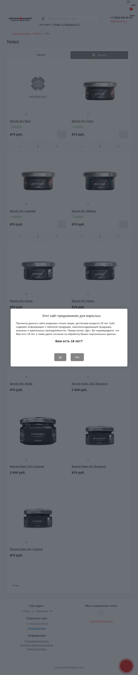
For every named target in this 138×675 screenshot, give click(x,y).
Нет (77, 357)
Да (60, 357)
